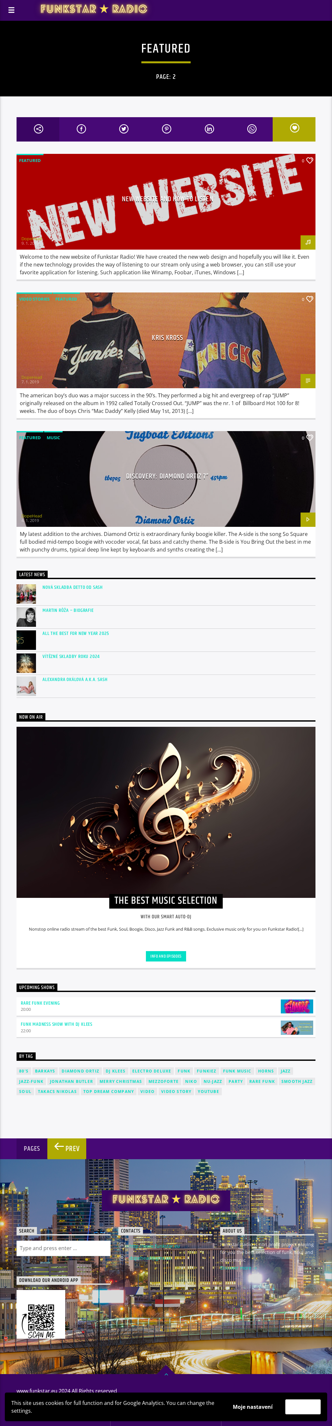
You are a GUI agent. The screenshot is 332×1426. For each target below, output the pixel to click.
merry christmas (121, 1081)
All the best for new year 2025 (75, 633)
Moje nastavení (253, 1406)
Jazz (286, 1071)
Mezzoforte (163, 1081)
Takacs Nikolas (57, 1091)
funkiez (206, 1071)
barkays (45, 1071)
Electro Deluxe (152, 1071)
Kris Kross (167, 337)
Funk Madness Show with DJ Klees (56, 1024)
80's (24, 1071)
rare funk (262, 1081)
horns (266, 1071)
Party (236, 1081)
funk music (237, 1071)
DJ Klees (116, 1071)
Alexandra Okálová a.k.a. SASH (74, 679)
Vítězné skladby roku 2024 (71, 656)
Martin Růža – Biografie (67, 610)
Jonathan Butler (71, 1081)
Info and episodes (166, 956)
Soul (25, 1091)
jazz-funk (31, 1081)
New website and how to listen (167, 199)
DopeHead (31, 239)
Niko (191, 1081)
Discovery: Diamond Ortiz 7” (167, 476)
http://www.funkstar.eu (154, 1246)
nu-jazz (213, 1081)
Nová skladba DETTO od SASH (72, 587)
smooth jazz (297, 1081)
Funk (184, 1071)
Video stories (34, 299)
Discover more (236, 1268)
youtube (208, 1091)
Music (53, 437)
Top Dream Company (108, 1091)
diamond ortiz (80, 1071)
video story (176, 1091)
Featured (30, 160)
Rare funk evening (40, 1003)
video (147, 1091)
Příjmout (302, 1406)
